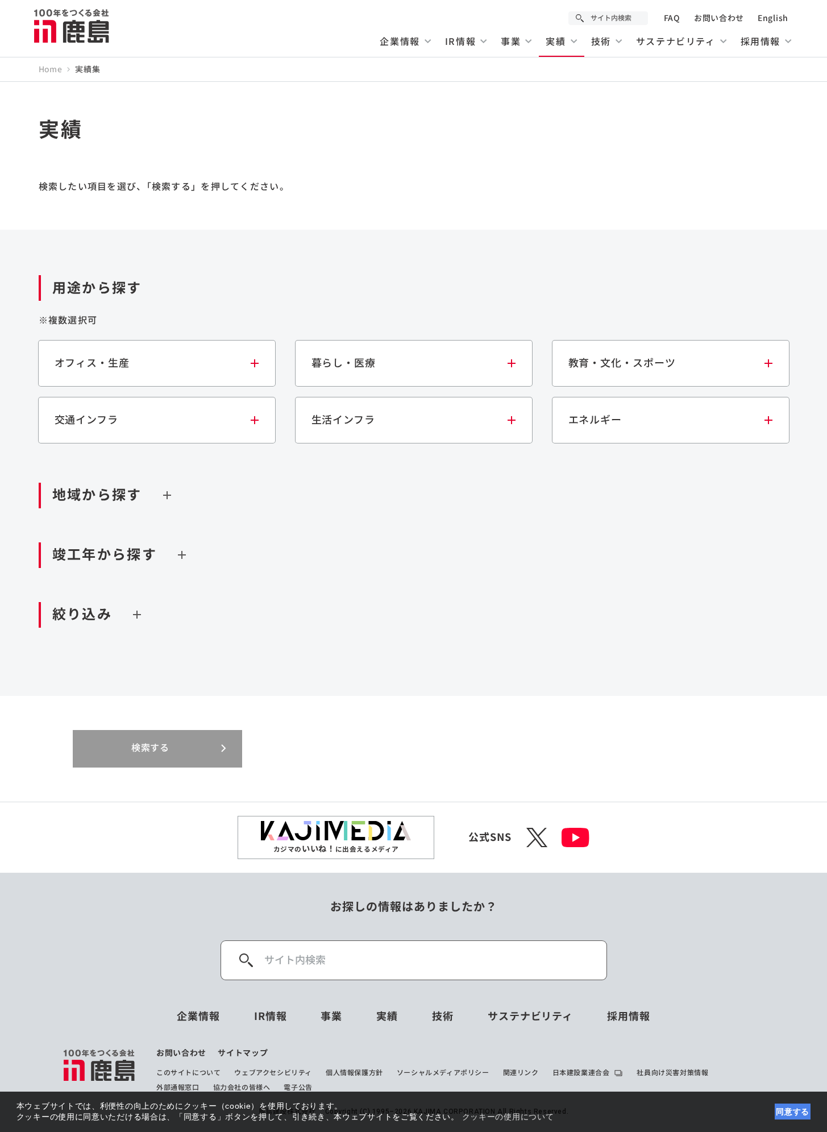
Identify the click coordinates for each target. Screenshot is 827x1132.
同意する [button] (792, 1111)
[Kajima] (72, 26)
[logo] (100, 1070)
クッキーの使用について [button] (508, 1116)
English (773, 18)
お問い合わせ (719, 18)
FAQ (672, 18)
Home (51, 69)
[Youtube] (575, 837)
